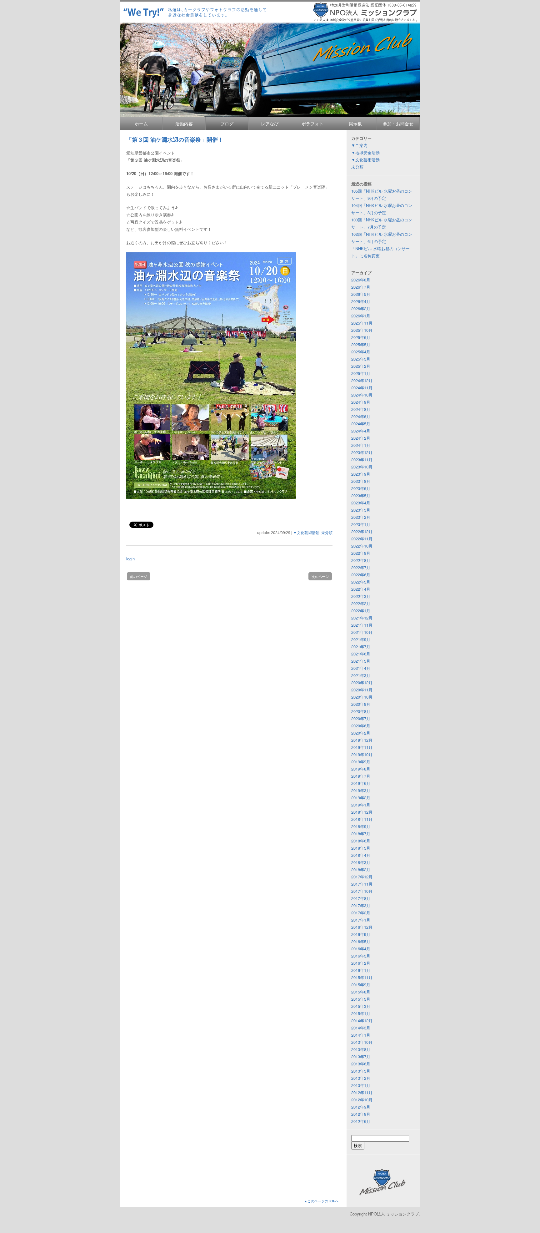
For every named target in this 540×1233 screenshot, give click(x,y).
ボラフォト (312, 123)
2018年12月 (361, 812)
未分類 (326, 532)
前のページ (138, 576)
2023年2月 (360, 517)
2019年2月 (360, 798)
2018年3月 (360, 862)
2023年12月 (361, 452)
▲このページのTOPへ (321, 1200)
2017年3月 (360, 905)
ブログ (226, 123)
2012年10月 (361, 1100)
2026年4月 (360, 301)
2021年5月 (360, 661)
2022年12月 (361, 531)
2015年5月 (360, 999)
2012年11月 (361, 1092)
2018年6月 (360, 841)
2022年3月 (360, 596)
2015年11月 (361, 977)
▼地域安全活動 (365, 152)
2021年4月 (360, 668)
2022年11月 (361, 539)
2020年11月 (361, 690)
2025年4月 (360, 352)
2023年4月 (360, 503)
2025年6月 (360, 337)
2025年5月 (360, 344)
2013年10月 (361, 1042)
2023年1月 (360, 524)
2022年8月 (360, 560)
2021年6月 (360, 654)
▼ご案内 (359, 145)
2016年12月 (361, 927)
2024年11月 (361, 388)
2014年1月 (360, 1035)
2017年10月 (361, 891)
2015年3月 (360, 1006)
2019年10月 (361, 754)
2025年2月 (360, 366)
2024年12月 (361, 380)
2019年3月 (360, 790)
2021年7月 (360, 646)
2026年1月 (360, 316)
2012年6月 (360, 1121)
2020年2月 (360, 733)
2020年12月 (361, 682)
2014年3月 (360, 1028)
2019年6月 (360, 783)
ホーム (141, 123)
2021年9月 (360, 639)
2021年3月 (360, 675)
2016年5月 (360, 941)
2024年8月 (360, 409)
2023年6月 (360, 488)
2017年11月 (361, 884)
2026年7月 (360, 287)
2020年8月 (360, 711)
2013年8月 (360, 1049)
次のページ (320, 576)
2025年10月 (361, 330)
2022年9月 (360, 553)
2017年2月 (360, 913)
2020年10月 (361, 697)
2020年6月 (360, 726)
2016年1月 (360, 970)
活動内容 (184, 123)
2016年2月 (360, 963)
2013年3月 (360, 1071)
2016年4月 (360, 949)
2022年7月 (360, 567)
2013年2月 (360, 1078)
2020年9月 (360, 704)
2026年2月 (360, 308)
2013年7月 (360, 1056)
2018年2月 (360, 869)
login (130, 559)
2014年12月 (361, 1020)
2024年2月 (360, 438)
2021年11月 (361, 625)
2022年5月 (360, 582)
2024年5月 (360, 424)
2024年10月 (361, 395)
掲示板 (355, 123)
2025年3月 (360, 359)
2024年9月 (360, 402)
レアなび (269, 123)
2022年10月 (361, 546)
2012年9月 (360, 1107)
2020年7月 (360, 718)
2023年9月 (360, 474)
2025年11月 (361, 323)
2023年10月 (361, 467)
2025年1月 (360, 373)
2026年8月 (360, 280)
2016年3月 (360, 956)
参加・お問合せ (398, 123)
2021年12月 (361, 618)
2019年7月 (360, 776)
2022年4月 (360, 589)
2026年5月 (360, 294)
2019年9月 (360, 762)
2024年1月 (360, 445)
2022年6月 (360, 575)
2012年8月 (360, 1114)
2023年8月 (360, 481)
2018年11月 (361, 819)
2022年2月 (360, 603)
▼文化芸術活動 (306, 532)
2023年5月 (360, 495)
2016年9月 (360, 934)
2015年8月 (360, 992)
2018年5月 (360, 848)
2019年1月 (360, 805)
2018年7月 (360, 833)
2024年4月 (360, 431)
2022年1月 (360, 611)
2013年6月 (360, 1064)
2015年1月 (360, 1013)
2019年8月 (360, 769)
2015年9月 (360, 985)
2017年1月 (360, 920)
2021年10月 (361, 632)
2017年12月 (361, 877)
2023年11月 (361, 459)
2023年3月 (360, 510)
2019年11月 (361, 747)
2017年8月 (360, 898)
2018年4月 (360, 855)
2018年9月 (360, 826)
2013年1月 (360, 1085)
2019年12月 (361, 740)
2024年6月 (360, 416)
